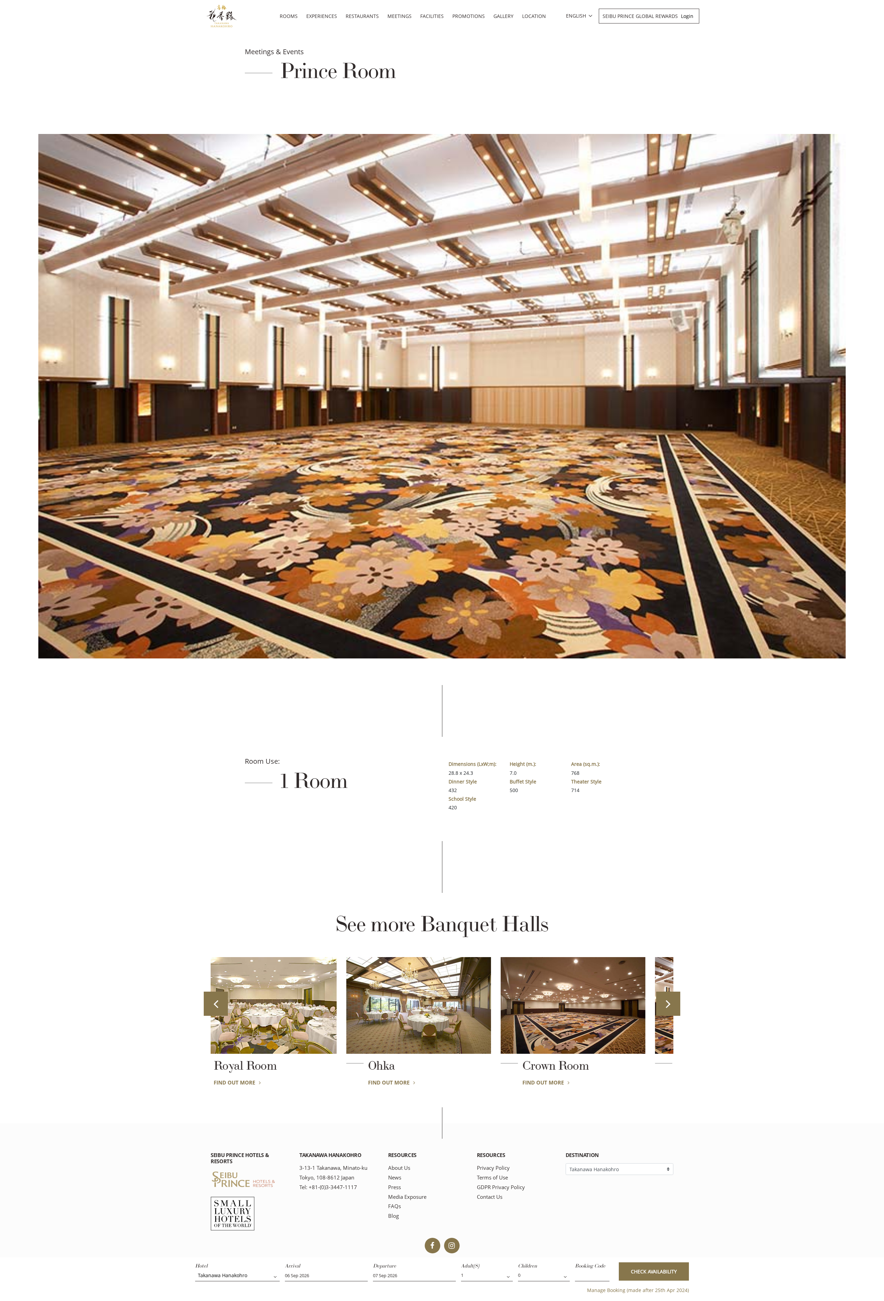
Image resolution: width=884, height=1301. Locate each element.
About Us (399, 1168)
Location (534, 16)
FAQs (394, 1206)
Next (668, 1004)
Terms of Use (492, 1177)
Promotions (468, 16)
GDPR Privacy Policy (501, 1187)
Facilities (432, 16)
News (394, 1177)
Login (687, 16)
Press (394, 1187)
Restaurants (362, 16)
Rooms (289, 16)
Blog (393, 1216)
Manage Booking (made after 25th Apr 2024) (638, 1290)
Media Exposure (407, 1197)
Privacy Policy (493, 1168)
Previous (216, 1004)
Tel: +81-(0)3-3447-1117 (328, 1187)
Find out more (258, 1082)
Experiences (321, 16)
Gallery (503, 16)
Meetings (399, 16)
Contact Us (489, 1197)
